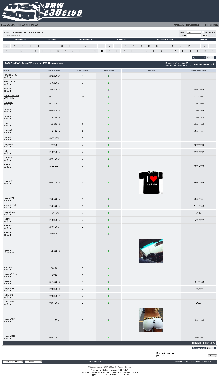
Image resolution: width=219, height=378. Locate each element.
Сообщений (82, 70)
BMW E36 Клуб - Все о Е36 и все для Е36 (19, 25)
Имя (182, 32)
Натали (7, 109)
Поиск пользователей (204, 64)
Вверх (128, 367)
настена (7, 88)
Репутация (109, 70)
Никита (7, 164)
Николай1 (8, 295)
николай (8, 267)
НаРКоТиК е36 (11, 82)
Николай (8, 250)
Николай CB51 (11, 274)
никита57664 (10, 205)
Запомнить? (210, 32)
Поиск (204, 25)
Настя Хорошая (11, 95)
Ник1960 (8, 158)
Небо (6, 123)
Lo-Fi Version (95, 362)
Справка (214, 25)
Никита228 (9, 198)
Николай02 (9, 288)
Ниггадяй (8, 144)
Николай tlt (9, 281)
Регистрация (20, 39)
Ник (5, 151)
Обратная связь (95, 367)
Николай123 (9, 319)
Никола (7, 232)
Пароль (183, 35)
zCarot (135, 372)
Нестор (7, 137)
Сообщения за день (164, 39)
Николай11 (9, 302)
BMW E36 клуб (110, 367)
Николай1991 (10, 336)
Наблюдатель (10, 75)
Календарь (179, 25)
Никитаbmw (9, 212)
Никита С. (8, 181)
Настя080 (8, 102)
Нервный (8, 130)
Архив (121, 367)
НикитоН (8, 219)
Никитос (8, 226)
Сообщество (84, 39)
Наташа (7, 116)
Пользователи (192, 25)
